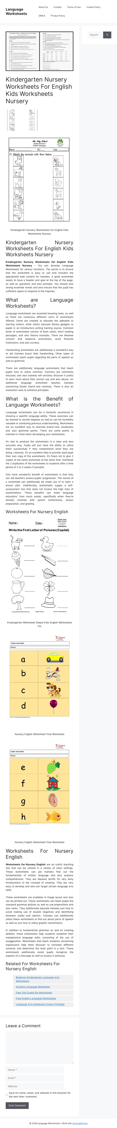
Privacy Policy (58, 15)
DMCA (42, 15)
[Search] (107, 35)
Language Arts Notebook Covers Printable (40, 1004)
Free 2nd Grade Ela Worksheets (34, 992)
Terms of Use (74, 7)
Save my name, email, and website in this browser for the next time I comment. (40, 1094)
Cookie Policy (93, 7)
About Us (43, 7)
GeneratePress (80, 1123)
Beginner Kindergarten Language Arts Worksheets (37, 979)
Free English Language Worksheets (36, 998)
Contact (57, 7)
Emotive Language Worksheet (33, 986)
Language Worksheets (16, 11)
